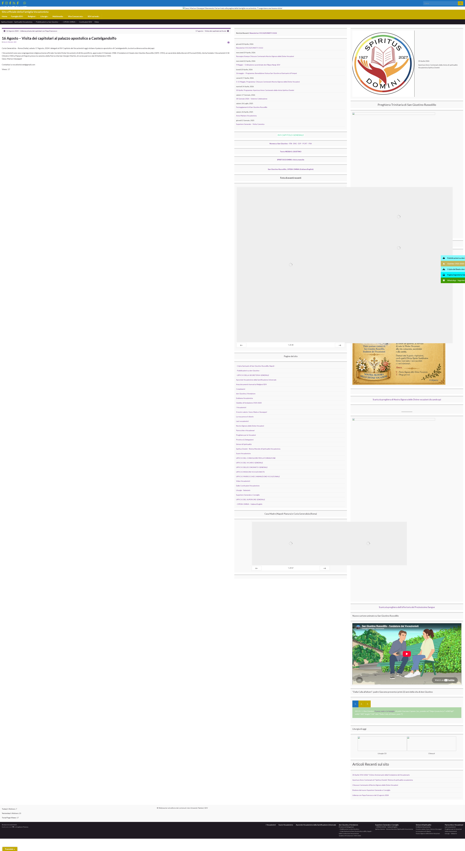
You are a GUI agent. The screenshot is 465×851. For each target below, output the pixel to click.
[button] (453, 258)
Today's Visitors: (9, 809)
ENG (295, 143)
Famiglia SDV (17, 16)
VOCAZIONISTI (14, 7)
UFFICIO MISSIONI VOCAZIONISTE (250, 472)
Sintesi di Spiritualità (244, 444)
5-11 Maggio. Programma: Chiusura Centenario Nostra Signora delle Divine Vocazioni (268, 82)
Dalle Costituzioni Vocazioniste (248, 486)
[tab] (355, 704)
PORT (304, 143)
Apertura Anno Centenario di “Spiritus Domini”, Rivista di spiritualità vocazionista (382, 780)
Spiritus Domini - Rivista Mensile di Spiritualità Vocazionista (258, 449)
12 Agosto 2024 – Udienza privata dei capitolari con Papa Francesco (31, 31)
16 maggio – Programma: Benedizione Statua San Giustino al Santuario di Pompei (266, 73)
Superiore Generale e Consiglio (248, 495)
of (290, 345)
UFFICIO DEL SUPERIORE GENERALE (250, 499)
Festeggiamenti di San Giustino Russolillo (251, 107)
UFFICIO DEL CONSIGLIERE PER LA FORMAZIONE (256, 458)
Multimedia (58, 16)
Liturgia (44, 16)
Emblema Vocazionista (244, 398)
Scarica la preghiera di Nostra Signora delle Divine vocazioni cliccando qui (407, 399)
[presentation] (355, 704)
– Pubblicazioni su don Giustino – (349, 829)
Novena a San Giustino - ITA (281, 143)
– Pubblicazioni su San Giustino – (47, 22)
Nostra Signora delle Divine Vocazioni (250, 426)
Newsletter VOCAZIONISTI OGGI (263, 33)
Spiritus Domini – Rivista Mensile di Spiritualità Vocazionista (394, 829)
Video (96, 22)
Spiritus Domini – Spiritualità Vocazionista (16, 22)
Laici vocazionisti (242, 421)
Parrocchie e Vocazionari (245, 430)
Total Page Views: (9, 818)
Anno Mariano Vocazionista (246, 116)
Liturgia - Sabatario (243, 490)
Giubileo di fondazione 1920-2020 (249, 403)
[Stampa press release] (228, 42)
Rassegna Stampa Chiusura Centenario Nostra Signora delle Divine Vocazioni (265, 56)
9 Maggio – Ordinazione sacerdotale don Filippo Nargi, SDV (258, 65)
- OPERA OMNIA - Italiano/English (249, 504)
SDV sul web (93, 16)
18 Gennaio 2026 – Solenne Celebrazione (251, 99)
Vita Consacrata (75, 16)
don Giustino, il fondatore (245, 394)
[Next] (340, 345)
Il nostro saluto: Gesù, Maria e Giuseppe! (251, 412)
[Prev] (241, 345)
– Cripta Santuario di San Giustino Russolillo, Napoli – (355, 831)
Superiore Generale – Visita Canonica (250, 124)
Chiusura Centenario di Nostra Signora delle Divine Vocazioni (375, 785)
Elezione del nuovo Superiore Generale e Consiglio (371, 790)
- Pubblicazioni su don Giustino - (248, 371)
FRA (310, 143)
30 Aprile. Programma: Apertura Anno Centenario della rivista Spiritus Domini (265, 90)
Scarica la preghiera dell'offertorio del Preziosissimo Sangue (407, 607)
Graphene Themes (22, 827)
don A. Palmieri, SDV (9, 42)
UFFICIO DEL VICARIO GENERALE (249, 463)
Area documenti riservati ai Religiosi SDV (251, 384)
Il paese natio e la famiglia (385, 711)
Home (4, 16)
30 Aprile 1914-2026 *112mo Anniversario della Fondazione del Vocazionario (381, 775)
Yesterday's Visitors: (10, 813)
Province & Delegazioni (244, 440)
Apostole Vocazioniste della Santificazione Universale (256, 380)
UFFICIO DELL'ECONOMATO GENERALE (252, 467)
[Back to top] (460, 846)
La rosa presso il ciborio (245, 417)
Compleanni (240, 389)
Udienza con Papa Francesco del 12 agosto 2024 (370, 795)
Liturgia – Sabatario (451, 833)
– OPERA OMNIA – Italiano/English (386, 827)
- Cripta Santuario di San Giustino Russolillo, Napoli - (255, 366)
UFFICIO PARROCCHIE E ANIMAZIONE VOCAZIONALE (258, 476)
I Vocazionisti (241, 407)
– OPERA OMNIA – (69, 22)
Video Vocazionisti (243, 481)
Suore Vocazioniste (243, 453)
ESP (299, 143)
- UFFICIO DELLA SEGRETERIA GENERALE (252, 375)
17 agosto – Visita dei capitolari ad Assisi (211, 31)
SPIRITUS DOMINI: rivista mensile (290, 160)
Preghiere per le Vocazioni (246, 435)
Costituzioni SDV (85, 22)
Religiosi (32, 16)
